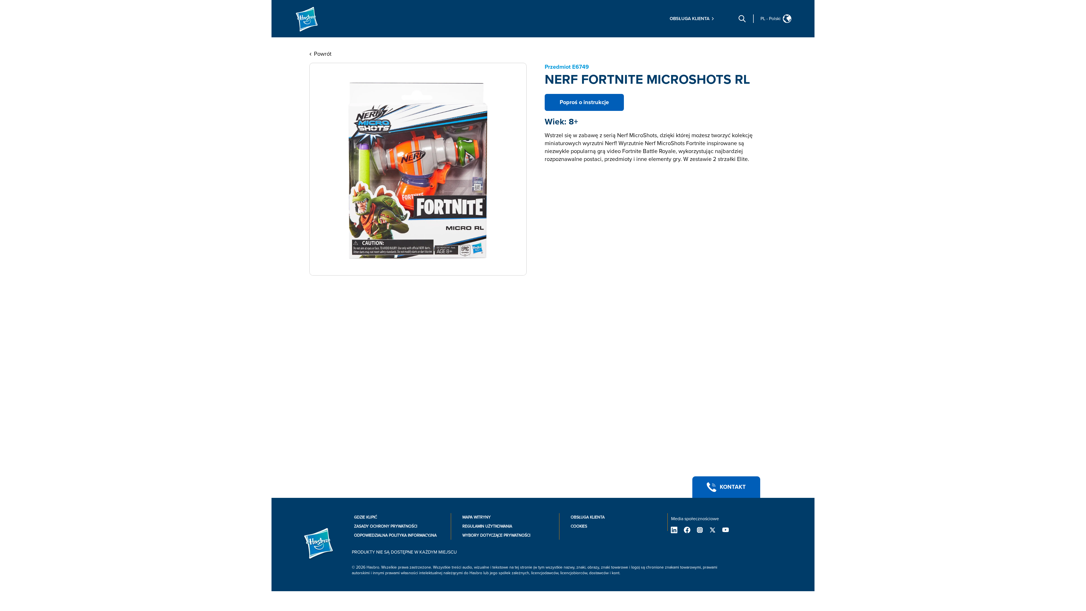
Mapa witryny (476, 517)
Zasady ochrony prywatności (385, 526)
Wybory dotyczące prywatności (496, 535)
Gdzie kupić (365, 517)
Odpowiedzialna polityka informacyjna (395, 535)
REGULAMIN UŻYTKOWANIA (487, 526)
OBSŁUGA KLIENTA (588, 517)
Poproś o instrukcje (584, 102)
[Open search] (742, 18)
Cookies (579, 526)
